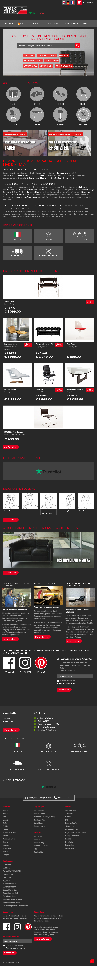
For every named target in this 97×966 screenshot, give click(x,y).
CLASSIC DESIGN (61, 23)
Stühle (25, 175)
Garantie (68, 817)
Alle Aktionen (10, 573)
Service (68, 806)
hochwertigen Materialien (34, 192)
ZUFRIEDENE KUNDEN (79, 239)
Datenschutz (69, 845)
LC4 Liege (7, 868)
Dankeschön (38, 852)
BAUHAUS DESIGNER (42, 23)
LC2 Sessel (7, 865)
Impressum (69, 848)
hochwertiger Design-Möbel (65, 173)
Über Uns (37, 832)
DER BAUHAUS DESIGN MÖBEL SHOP (78, 584)
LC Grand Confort (9, 887)
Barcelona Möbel (9, 896)
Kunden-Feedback (41, 846)
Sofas (14, 175)
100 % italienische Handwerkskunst (32, 189)
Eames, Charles (40, 813)
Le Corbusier (29, 178)
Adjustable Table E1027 (12, 871)
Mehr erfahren (10, 639)
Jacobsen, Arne (39, 820)
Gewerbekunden (71, 829)
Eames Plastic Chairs (10, 890)
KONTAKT (84, 23)
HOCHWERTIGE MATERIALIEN (48, 255)
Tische (31, 175)
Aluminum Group (9, 832)
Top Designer (39, 806)
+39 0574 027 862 (65, 797)
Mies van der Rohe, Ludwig (44, 817)
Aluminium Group (9, 883)
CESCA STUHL (46, 65)
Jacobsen (58, 178)
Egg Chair (6, 880)
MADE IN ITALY (17, 239)
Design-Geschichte (72, 836)
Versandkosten (70, 810)
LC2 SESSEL (29, 55)
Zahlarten (69, 813)
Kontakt (68, 839)
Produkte (6, 806)
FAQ (66, 820)
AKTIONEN (23, 23)
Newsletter (69, 842)
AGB (35, 849)
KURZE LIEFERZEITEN (17, 255)
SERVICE (74, 23)
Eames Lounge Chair (10, 893)
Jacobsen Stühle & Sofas (12, 899)
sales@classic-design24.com (40, 797)
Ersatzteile (7, 848)
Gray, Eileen (38, 823)
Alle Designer (10, 520)
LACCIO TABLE (30, 65)
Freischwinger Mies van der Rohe (15, 906)
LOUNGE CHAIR (52, 60)
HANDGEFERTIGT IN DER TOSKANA (15, 584)
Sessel (8, 175)
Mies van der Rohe (47, 178)
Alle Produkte (10, 447)
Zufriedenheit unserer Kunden (17, 194)
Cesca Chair (7, 877)
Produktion (38, 836)
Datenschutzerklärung (65, 683)
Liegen (19, 175)
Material (37, 839)
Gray (74, 178)
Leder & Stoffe (71, 823)
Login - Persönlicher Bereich (75, 832)
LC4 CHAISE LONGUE (47, 55)
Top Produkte (8, 861)
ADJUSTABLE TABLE (33, 60)
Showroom (69, 826)
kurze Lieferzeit (83, 192)
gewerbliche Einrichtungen (27, 197)
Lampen (41, 175)
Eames (37, 178)
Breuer (65, 178)
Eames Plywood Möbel (12, 902)
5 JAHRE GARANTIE (48, 239)
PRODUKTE (10, 23)
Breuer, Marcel (39, 826)
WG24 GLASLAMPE (64, 65)
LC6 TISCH (63, 55)
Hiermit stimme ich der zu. (67, 681)
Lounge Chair (8, 874)
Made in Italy (39, 842)
